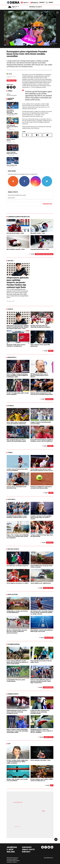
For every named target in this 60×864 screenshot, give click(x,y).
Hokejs (10, 309)
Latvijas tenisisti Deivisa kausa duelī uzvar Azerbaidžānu (17, 469)
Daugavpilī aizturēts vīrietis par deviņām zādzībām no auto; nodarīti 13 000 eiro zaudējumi (42, 731)
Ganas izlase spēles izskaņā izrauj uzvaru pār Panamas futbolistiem (16, 423)
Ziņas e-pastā (28, 850)
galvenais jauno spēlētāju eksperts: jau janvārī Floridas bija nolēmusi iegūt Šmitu (18, 282)
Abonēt (42, 2)
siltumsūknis (38, 829)
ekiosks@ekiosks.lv (48, 857)
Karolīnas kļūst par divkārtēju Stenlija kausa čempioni (40, 326)
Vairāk (32, 254)
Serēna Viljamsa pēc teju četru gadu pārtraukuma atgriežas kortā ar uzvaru (42, 469)
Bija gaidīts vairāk (38, 233)
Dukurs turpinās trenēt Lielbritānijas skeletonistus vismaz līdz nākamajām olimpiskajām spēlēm (17, 731)
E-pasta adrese (11, 197)
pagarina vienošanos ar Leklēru (17, 583)
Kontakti (26, 852)
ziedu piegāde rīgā (17, 802)
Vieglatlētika (13, 594)
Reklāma (11, 852)
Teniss (10, 452)
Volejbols (11, 499)
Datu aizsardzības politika (13, 860)
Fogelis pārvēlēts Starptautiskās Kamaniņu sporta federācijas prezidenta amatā (40, 712)
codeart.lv (14, 862)
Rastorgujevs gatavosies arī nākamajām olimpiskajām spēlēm (12, 111)
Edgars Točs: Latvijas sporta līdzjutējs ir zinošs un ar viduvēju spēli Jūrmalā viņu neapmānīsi (18, 536)
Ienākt (51, 2)
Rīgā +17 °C (15, 6)
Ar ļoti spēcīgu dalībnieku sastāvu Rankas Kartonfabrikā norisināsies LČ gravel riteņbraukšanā (17, 662)
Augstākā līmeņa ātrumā (40, 249)
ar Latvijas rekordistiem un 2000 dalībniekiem (17, 611)
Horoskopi (26, 847)
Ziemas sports (11, 80)
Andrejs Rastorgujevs (12, 95)
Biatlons (8, 94)
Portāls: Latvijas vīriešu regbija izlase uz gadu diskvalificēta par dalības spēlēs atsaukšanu (17, 762)
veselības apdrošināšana (26, 817)
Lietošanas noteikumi (12, 859)
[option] (30, 29)
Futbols (11, 405)
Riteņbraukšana (14, 644)
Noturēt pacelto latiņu (15, 233)
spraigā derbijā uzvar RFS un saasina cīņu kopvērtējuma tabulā (16, 440)
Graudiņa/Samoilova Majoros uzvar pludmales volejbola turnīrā (17, 516)
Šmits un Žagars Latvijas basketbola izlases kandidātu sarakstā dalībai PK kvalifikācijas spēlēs (17, 375)
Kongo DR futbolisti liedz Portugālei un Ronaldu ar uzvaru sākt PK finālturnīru (42, 440)
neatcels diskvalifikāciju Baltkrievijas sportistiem (42, 630)
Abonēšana (12, 847)
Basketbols (12, 357)
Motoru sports (13, 549)
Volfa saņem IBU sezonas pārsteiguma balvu (12, 126)
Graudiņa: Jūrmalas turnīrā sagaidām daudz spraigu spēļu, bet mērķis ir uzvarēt (41, 517)
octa (43, 811)
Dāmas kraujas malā (12, 165)
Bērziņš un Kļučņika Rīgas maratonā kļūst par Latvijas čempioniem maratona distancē (17, 631)
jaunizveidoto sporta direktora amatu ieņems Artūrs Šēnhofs (40, 375)
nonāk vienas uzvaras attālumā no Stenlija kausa (16, 345)
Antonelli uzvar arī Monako (17, 565)
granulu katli (17, 826)
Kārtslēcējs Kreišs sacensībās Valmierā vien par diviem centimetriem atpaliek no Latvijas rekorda (42, 612)
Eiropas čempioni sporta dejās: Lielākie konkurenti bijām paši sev (42, 779)
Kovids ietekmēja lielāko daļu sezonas (12, 153)
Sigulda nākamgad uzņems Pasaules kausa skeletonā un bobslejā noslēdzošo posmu (17, 712)
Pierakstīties (47, 204)
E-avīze (10, 850)
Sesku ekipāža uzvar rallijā (41, 583)
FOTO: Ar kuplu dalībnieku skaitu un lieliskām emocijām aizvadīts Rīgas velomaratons (41, 681)
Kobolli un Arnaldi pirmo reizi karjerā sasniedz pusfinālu (41, 487)
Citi (9, 743)
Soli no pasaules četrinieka (41, 760)
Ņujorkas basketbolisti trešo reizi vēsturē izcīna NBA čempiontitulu (42, 393)
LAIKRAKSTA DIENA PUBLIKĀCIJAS (19, 216)
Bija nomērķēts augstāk (16, 249)
